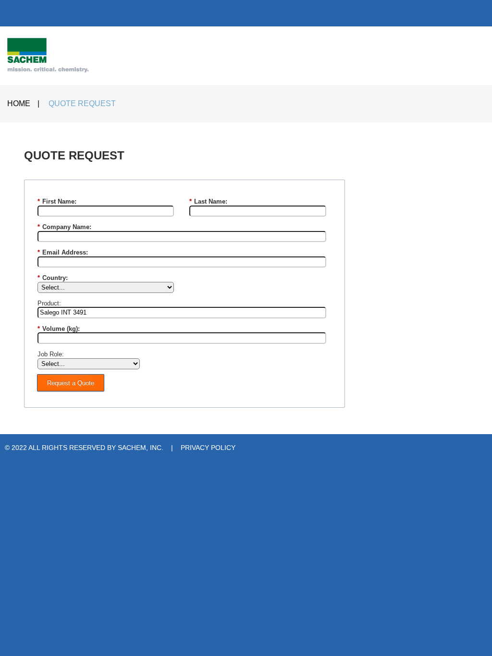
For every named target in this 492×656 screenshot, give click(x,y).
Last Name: (208, 201)
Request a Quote (70, 383)
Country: (52, 277)
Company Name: (64, 227)
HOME (18, 103)
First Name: (56, 201)
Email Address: (62, 252)
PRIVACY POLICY (208, 447)
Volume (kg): (58, 328)
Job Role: (50, 354)
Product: (49, 303)
